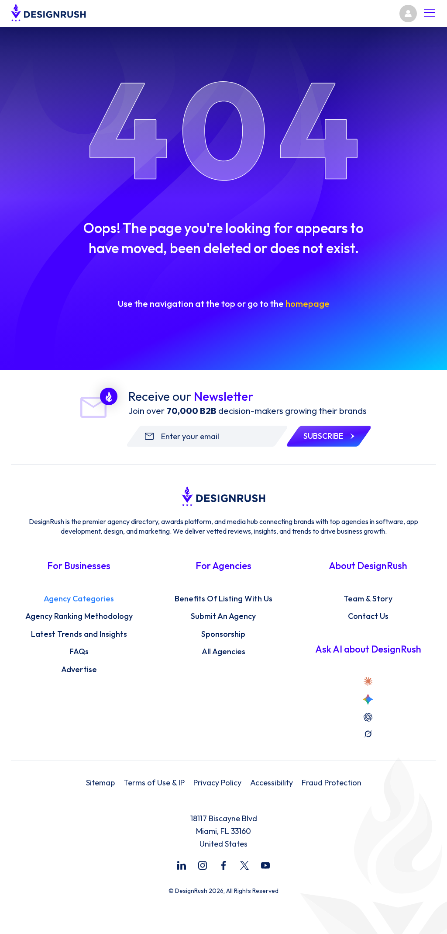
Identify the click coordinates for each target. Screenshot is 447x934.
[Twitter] (244, 865)
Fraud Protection (331, 783)
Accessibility (271, 783)
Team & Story (368, 599)
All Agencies (223, 651)
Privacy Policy (217, 783)
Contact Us (368, 616)
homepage (307, 303)
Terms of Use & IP (154, 783)
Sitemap (100, 783)
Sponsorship (223, 634)
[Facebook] (223, 865)
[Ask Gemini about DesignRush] (368, 699)
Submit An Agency (223, 616)
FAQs (79, 651)
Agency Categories (79, 599)
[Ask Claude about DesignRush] (368, 681)
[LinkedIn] (181, 865)
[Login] (408, 13)
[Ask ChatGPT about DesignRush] (368, 717)
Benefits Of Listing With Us (223, 599)
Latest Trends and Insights (79, 634)
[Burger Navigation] (429, 13)
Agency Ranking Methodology (79, 616)
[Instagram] (202, 865)
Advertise (79, 669)
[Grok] (368, 733)
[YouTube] (265, 865)
